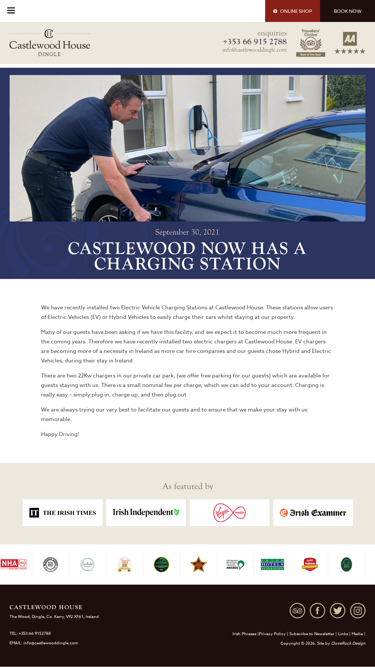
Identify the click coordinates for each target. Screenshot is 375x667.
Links (343, 634)
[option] (63, 512)
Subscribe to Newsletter (311, 634)
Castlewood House (239, 307)
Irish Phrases (244, 634)
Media (357, 634)
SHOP (296, 11)
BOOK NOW (347, 11)
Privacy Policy (272, 634)
